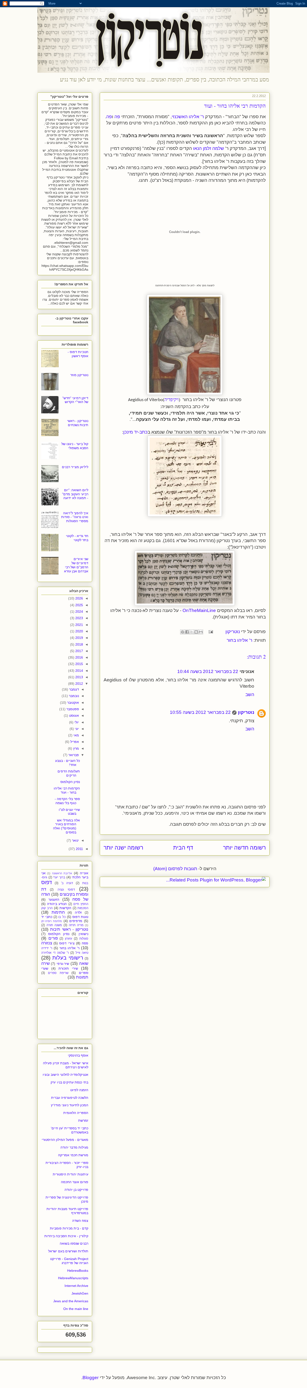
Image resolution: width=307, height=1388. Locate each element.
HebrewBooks (77, 1270)
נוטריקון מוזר (79, 375)
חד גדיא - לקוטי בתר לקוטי (77, 538)
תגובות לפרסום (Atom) (175, 868)
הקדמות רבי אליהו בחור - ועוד (67, 790)
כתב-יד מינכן (135, 431)
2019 (78, 638)
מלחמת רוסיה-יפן (51, 921)
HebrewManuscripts (73, 1278)
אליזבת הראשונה (62, 873)
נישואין (83, 934)
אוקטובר (72, 702)
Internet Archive (76, 1286)
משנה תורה (54, 925)
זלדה (78, 912)
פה (117, 116)
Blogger (91, 1377)
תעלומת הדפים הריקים (69, 773)
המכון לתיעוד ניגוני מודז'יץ (69, 1105)
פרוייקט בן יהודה (76, 1190)
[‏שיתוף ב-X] (191, 632)
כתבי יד (46, 917)
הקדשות (65, 908)
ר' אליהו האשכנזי (188, 116)
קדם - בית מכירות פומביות (69, 1228)
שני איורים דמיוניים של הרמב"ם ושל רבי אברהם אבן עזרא (76, 565)
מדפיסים (75, 921)
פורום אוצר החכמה (74, 1182)
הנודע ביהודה (57, 904)
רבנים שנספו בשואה (74, 1243)
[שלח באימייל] (200, 632)
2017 (78, 651)
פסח (85, 943)
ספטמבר (72, 709)
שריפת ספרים (58, 973)
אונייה (84, 873)
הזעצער (53, 899)
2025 (78, 605)
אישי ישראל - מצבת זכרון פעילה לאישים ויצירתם (65, 1065)
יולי (76, 722)
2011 (79, 849)
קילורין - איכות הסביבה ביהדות (66, 1236)
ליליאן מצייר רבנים (75, 467)
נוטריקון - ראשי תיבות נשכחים (77, 423)
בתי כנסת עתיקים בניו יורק (69, 1082)
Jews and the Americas (70, 1301)
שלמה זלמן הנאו (208, 148)
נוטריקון (246, 712)
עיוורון (68, 938)
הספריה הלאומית (75, 1113)
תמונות (82, 977)
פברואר (73, 755)
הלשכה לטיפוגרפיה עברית (69, 1098)
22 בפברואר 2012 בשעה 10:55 (200, 712)
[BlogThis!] (196, 632)
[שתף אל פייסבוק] (187, 632)
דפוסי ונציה (66, 889)
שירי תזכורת (68, 968)
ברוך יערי (59, 877)
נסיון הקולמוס (70, 782)
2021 (78, 625)
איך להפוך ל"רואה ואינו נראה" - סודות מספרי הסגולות (74, 517)
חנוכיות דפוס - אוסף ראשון (78, 354)
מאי (75, 735)
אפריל (74, 742)
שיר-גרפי (63, 964)
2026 (78, 598)
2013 (78, 677)
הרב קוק (47, 908)
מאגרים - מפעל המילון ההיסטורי (65, 1140)
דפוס (46, 882)
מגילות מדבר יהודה (74, 1147)
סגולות (83, 938)
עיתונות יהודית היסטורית (70, 1174)
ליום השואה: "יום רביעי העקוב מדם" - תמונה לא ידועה (75, 494)
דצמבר (73, 689)
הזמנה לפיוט (79, 1090)
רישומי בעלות (67, 958)
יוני (76, 729)
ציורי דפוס (66, 943)
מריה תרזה (76, 925)
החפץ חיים (80, 904)
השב (249, 694)
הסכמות (82, 908)
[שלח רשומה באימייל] (211, 631)
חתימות (58, 912)
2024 (78, 611)
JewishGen (79, 1293)
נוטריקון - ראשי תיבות (69, 929)
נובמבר (73, 696)
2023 (78, 618)
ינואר (75, 840)
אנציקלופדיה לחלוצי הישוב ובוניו (65, 1074)
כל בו (61, 917)
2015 (78, 664)
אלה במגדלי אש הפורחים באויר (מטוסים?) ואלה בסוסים (66, 826)
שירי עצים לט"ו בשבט (69, 812)
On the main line (75, 1309)
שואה (83, 963)
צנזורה (46, 943)
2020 (78, 631)
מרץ (75, 748)
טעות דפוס (80, 917)
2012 (78, 683)
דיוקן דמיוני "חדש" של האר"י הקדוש (75, 400)
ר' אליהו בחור (239, 640)
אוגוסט (73, 715)
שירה (45, 963)
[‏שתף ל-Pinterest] (182, 632)
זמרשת (83, 1120)
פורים (53, 938)
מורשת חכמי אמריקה (73, 1155)
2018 (78, 644)
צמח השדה (80, 1221)
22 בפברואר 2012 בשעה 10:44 (207, 671)
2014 (78, 671)
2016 (78, 657)
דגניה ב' (67, 883)
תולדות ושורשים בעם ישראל (68, 1251)
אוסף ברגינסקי (78, 1055)
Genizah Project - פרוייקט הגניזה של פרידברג (69, 1261)
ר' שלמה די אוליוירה (55, 952)
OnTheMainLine (199, 610)
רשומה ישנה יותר (123, 847)
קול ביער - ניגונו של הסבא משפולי (74, 446)
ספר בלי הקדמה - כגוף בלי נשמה (67, 801)
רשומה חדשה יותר (244, 847)
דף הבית (183, 847)
